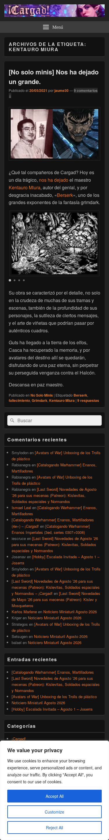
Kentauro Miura (24, 187)
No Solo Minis (42, 395)
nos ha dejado (53, 179)
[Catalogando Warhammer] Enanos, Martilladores (53, 672)
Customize (54, 812)
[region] (54, 790)
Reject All (54, 827)
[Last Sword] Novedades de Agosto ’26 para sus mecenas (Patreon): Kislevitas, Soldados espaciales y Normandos (54, 495)
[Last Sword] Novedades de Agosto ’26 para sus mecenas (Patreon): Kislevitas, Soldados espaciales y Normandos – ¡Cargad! (56, 587)
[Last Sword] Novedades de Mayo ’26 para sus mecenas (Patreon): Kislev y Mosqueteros (56, 599)
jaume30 (61, 90)
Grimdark (39, 400)
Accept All (55, 796)
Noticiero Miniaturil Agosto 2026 (70, 611)
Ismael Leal (21, 507)
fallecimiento (19, 400)
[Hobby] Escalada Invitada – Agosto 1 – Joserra (52, 709)
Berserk (65, 195)
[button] (10, 280)
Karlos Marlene (24, 611)
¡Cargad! (19, 738)
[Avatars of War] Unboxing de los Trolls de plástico (54, 696)
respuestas (88, 400)
